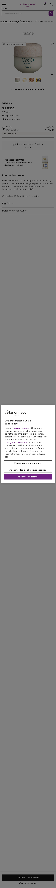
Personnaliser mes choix (27, 463)
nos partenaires (21, 428)
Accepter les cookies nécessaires (28, 470)
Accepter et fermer (28, 477)
